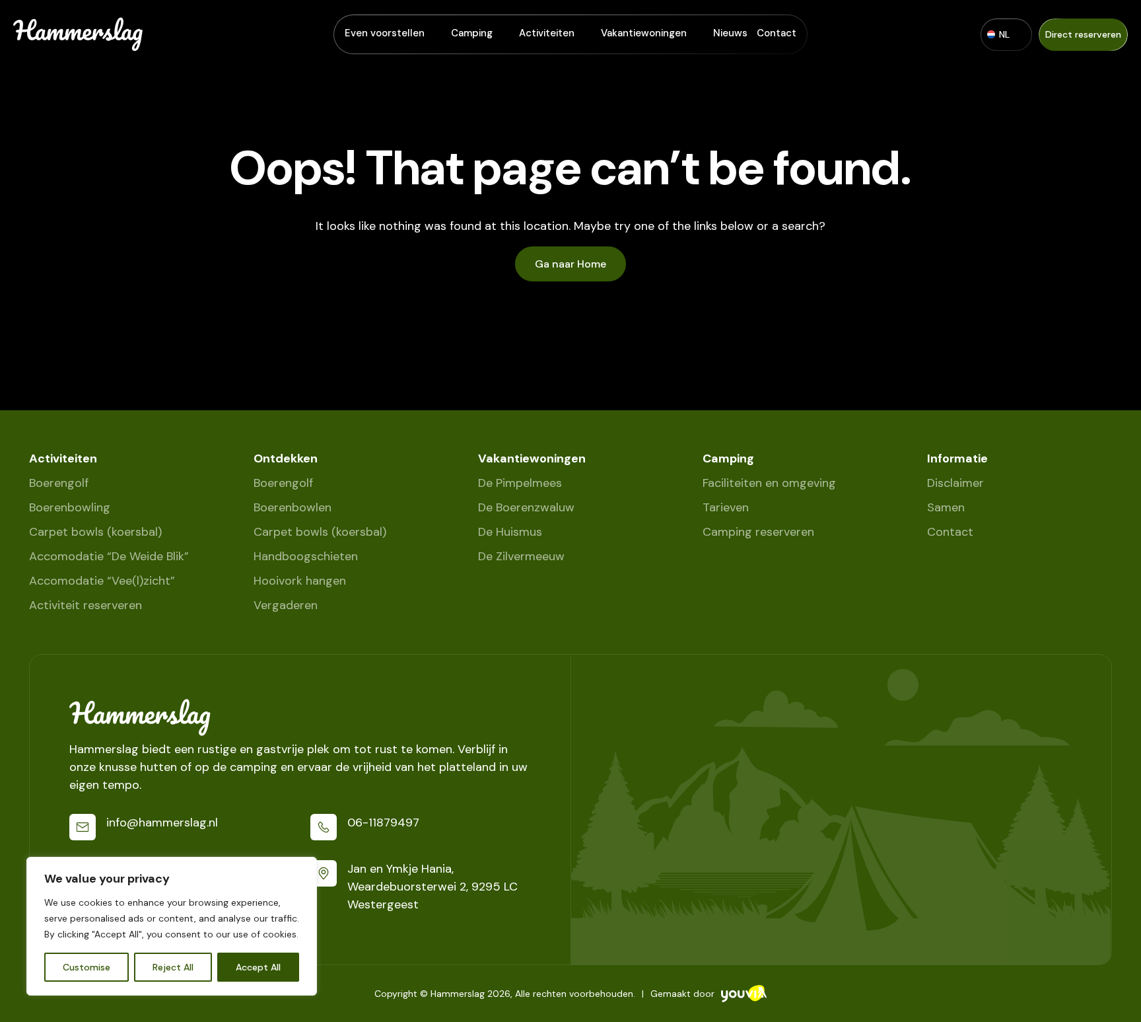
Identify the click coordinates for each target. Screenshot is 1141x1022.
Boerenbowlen (292, 507)
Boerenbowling (69, 507)
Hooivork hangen (300, 581)
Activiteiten (546, 33)
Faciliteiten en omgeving (769, 483)
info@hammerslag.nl (162, 822)
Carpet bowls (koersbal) (95, 532)
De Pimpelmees (520, 483)
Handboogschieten (306, 556)
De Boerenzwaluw (526, 507)
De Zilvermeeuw (521, 556)
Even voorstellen (385, 33)
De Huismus (510, 532)
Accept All (258, 967)
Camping (472, 33)
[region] (171, 926)
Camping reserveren (758, 532)
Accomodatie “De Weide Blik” (109, 556)
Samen (946, 507)
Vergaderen (286, 605)
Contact (776, 33)
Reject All (173, 967)
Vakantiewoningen (644, 33)
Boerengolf (58, 483)
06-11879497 (383, 822)
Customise (86, 967)
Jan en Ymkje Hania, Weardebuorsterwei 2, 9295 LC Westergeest (432, 886)
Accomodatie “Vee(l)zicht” (102, 581)
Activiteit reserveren (85, 605)
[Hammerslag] (300, 717)
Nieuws (730, 33)
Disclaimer (955, 483)
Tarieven (726, 507)
